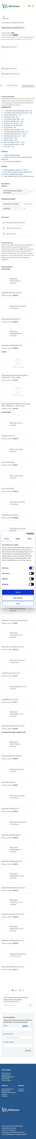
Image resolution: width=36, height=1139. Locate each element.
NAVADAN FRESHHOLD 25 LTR (12, 967)
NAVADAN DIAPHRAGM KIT (11, 319)
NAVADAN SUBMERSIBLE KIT (11, 345)
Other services (6, 1080)
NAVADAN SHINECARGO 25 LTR (12, 726)
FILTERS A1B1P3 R (8, 436)
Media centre (6, 1091)
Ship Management (8, 1077)
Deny (18, 603)
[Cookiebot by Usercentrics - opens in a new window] (26, 534)
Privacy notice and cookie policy (12, 1126)
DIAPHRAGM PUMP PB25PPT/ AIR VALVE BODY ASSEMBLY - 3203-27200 (15, 405)
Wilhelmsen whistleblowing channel (13, 1132)
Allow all (18, 592)
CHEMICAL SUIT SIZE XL (10, 515)
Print (15, 990)
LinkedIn (20, 1089)
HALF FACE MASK (7, 462)
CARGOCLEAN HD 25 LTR (10, 673)
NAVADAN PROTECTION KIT (11, 293)
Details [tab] (18, 538)
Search (30, 1005)
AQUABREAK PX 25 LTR (9, 700)
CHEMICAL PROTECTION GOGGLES (14, 620)
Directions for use (12, 85)
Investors (5, 1096)
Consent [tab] (6, 538)
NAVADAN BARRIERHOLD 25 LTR (13, 888)
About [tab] (29, 538)
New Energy (5, 1078)
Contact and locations (9, 1092)
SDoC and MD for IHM (11, 228)
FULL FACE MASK (7, 489)
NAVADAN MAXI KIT (8, 782)
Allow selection (18, 598)
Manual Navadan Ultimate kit (14, 223)
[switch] (31, 573)
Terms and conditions (9, 1130)
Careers (4, 1094)
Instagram (21, 1091)
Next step (28, 1050)
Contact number (8, 1042)
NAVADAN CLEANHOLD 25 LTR (12, 647)
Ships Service (6, 1075)
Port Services (6, 1073)
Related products (28, 85)
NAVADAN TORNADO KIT (10, 809)
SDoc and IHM (9, 234)
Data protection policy (9, 1128)
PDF (23, 990)
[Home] (11, 6)
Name (5, 1026)
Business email (8, 1034)
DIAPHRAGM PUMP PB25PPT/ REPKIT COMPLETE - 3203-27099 (14, 377)
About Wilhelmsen (8, 1089)
